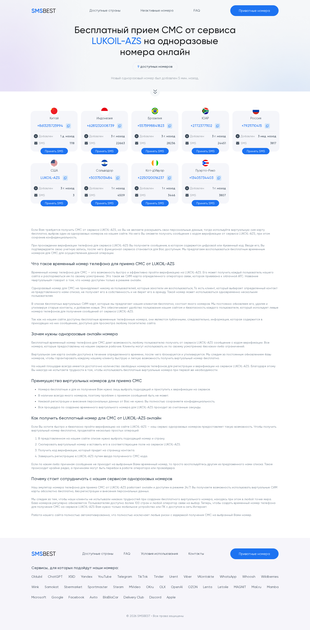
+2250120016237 (151, 178)
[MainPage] (43, 10)
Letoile (223, 587)
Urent (173, 577)
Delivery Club (134, 597)
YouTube (105, 577)
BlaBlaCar (110, 597)
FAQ (127, 554)
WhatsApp (228, 577)
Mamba (273, 587)
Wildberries (270, 577)
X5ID (71, 577)
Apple (171, 597)
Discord (155, 597)
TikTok (143, 577)
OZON (193, 587)
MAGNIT (240, 587)
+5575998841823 (150, 126)
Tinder (159, 577)
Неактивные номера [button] (157, 10)
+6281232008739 (100, 126)
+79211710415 (252, 126)
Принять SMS (54, 151)
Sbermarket (73, 587)
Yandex (86, 577)
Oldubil (36, 577)
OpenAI (177, 587)
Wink (35, 587)
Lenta (207, 587)
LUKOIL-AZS (50, 178)
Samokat (52, 587)
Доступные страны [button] (104, 10)
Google (57, 597)
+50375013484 (100, 178)
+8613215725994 (50, 126)
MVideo (135, 587)
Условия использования (159, 554)
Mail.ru (256, 587)
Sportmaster (98, 587)
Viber (188, 577)
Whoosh (248, 577)
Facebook (76, 597)
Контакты (196, 554)
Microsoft (38, 597)
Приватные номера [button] (254, 11)
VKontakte (205, 577)
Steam (118, 587)
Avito (94, 597)
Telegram (124, 577)
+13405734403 (201, 178)
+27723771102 (201, 126)
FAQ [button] (197, 10)
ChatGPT (55, 577)
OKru (150, 587)
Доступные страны (97, 554)
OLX (162, 587)
